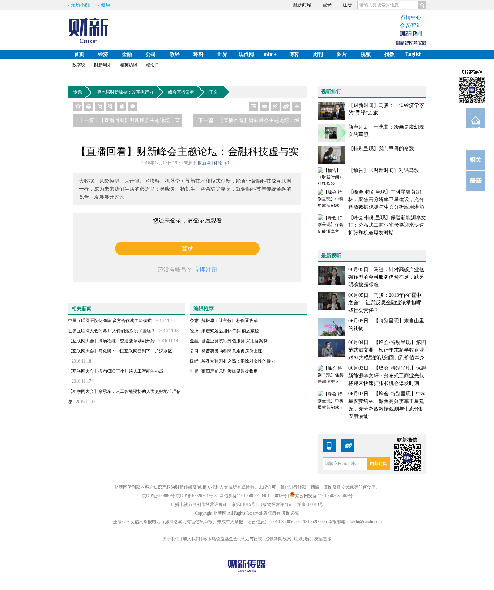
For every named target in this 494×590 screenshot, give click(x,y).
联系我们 (302, 538)
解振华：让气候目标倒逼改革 (229, 320)
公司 (151, 54)
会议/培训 (411, 25)
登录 (327, 5)
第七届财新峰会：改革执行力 (125, 92)
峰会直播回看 (181, 92)
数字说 (78, 65)
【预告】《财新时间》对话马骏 (383, 170)
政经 (175, 54)
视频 (366, 54)
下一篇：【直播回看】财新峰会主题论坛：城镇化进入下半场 (248, 122)
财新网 (204, 162)
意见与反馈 (251, 538)
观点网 (246, 54)
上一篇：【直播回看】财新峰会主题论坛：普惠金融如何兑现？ (129, 122)
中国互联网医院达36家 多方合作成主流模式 (110, 320)
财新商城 (302, 5)
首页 (79, 54)
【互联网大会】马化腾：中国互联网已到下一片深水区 (120, 350)
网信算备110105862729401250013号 (254, 495)
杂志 (194, 320)
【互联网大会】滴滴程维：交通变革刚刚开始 (111, 340)
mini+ (270, 54)
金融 (127, 54)
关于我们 (171, 538)
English (413, 54)
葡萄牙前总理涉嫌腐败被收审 (229, 371)
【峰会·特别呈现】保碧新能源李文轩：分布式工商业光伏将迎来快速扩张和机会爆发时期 (387, 225)
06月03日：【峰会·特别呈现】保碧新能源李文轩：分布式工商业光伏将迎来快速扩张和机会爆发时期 (387, 375)
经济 (103, 54)
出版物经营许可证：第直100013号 (290, 504)
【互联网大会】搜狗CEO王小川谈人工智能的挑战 (115, 371)
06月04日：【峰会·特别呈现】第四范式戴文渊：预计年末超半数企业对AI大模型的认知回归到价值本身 (387, 350)
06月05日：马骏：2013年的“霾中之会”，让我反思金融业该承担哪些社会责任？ (384, 302)
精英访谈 (128, 65)
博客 (294, 54)
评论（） (223, 162)
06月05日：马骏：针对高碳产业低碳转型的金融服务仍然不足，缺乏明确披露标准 (386, 277)
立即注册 (205, 269)
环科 (198, 54)
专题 (77, 92)
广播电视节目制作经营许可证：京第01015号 (213, 504)
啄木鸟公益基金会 (221, 538)
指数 (389, 54)
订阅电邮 (475, 124)
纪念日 (152, 65)
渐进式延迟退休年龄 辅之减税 (230, 330)
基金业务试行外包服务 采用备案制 (234, 340)
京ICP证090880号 (158, 495)
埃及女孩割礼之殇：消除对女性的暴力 (238, 361)
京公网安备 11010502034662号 (324, 495)
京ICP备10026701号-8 (197, 495)
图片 (342, 54)
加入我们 (191, 538)
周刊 (318, 54)
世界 (222, 54)
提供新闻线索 (278, 538)
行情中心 (411, 17)
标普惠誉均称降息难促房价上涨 (231, 350)
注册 (347, 5)
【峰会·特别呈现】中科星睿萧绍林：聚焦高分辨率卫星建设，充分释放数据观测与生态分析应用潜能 (386, 199)
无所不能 (80, 5)
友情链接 (323, 538)
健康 (105, 5)
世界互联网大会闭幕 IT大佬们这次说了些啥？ (112, 330)
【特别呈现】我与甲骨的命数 (381, 148)
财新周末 (102, 65)
